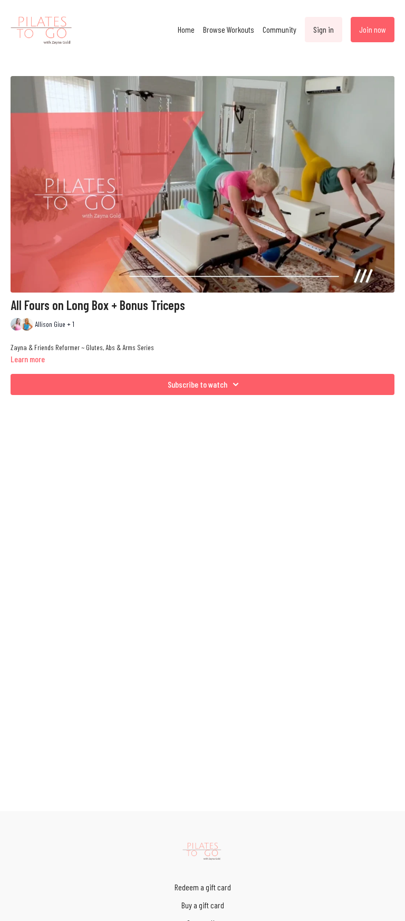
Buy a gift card (202, 905)
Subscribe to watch (197, 384)
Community (279, 29)
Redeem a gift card (203, 887)
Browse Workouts (228, 29)
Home (186, 29)
